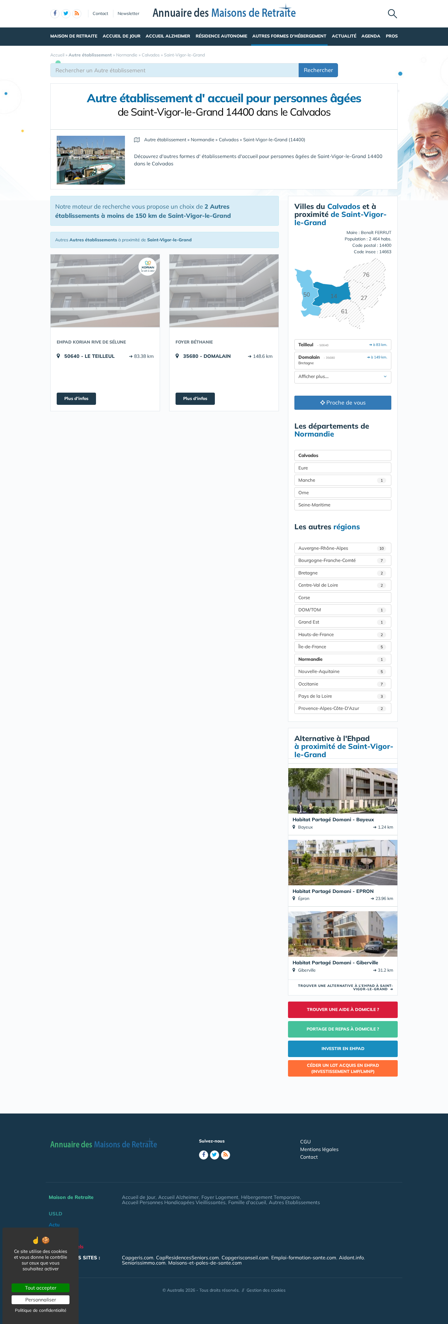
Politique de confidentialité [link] (40, 1310)
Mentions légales (319, 1149)
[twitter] (65, 13)
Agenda (370, 36)
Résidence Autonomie (221, 36)
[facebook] (54, 13)
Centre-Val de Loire (340, 585)
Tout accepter (40, 1288)
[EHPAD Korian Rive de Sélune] (105, 290)
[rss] (76, 13)
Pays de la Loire (340, 696)
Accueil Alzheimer (168, 36)
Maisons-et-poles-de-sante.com (205, 1263)
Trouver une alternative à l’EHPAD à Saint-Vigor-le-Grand (345, 987)
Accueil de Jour (121, 36)
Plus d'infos (76, 398)
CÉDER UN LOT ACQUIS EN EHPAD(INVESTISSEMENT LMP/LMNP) (343, 1068)
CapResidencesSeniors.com (187, 1257)
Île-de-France (340, 646)
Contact (100, 13)
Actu (54, 1224)
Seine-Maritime (314, 505)
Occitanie (340, 684)
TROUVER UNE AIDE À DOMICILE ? (343, 1009)
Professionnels (66, 1246)
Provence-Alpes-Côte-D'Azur (340, 708)
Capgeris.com (137, 1257)
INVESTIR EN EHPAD (343, 1048)
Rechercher (318, 70)
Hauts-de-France (340, 634)
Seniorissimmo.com (143, 1263)
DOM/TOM (340, 610)
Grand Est (340, 622)
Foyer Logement (219, 1197)
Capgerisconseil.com (245, 1257)
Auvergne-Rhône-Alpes (341, 548)
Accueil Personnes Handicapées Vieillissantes (174, 1202)
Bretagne (340, 573)
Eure (303, 468)
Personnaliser (40, 1300)
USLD (55, 1213)
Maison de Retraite (73, 36)
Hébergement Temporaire (270, 1197)
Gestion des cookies (266, 1290)
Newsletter (128, 13)
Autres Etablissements (294, 1202)
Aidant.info (351, 1257)
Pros (392, 36)
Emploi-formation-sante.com (303, 1257)
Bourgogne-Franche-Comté (340, 560)
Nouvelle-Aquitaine (340, 671)
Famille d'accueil (247, 1202)
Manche (340, 480)
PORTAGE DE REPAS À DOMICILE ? (343, 1029)
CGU (305, 1142)
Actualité (344, 36)
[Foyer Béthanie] (224, 290)
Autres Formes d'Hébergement (289, 36)
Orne (303, 492)
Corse (304, 597)
